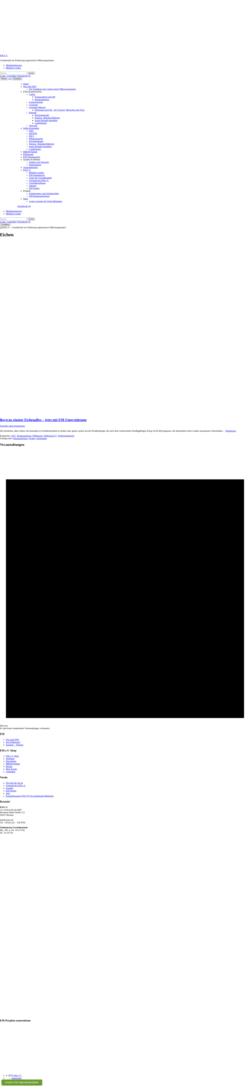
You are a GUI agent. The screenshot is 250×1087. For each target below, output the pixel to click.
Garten (32, 94)
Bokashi (32, 112)
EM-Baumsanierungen (39, 196)
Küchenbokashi (42, 115)
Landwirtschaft (36, 102)
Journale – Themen (14, 745)
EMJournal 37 (50, 436)
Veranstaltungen (30, 167)
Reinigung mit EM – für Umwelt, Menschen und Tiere (59, 110)
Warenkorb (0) (24, 76)
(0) (10, 78)
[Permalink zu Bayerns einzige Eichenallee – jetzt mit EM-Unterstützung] (52, 413)
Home (26, 84)
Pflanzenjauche (36, 138)
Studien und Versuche (39, 162)
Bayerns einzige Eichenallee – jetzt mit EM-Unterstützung (43, 420)
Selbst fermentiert (31, 128)
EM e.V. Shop (12, 756)
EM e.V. (4, 55)
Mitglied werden (13, 68)
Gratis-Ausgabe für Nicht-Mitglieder (45, 201)
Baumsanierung (42, 99)
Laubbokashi (41, 123)
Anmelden (10, 771)
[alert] (125, 590)
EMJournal (28, 154)
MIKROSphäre (30, 152)
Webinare (10, 758)
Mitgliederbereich (14, 65)
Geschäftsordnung (37, 183)
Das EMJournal (13, 742)
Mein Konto (11, 769)
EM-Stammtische (37, 175)
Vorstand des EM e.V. (39, 180)
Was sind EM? (29, 86)
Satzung (32, 185)
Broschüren (11, 761)
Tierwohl (33, 125)
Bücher (9, 766)
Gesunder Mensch (37, 107)
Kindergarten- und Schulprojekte (44, 193)
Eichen (32, 438)
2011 (13, 436)
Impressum (17, 1078)
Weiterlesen (230, 431)
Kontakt (9, 788)
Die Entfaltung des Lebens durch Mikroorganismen (52, 89)
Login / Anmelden (8, 76)
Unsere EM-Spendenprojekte (22, 1082)
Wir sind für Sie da (14, 783)
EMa (31, 131)
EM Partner (34, 188)
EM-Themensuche (31, 157)
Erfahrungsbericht (66, 436)
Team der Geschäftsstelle (40, 178)
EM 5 (31, 136)
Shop (25, 199)
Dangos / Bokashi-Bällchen (47, 118)
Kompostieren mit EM (45, 97)
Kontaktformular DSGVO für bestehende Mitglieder (30, 796)
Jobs (8, 793)
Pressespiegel (35, 165)
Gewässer (33, 105)
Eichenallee (41, 438)
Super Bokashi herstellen (46, 120)
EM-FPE (33, 133)
